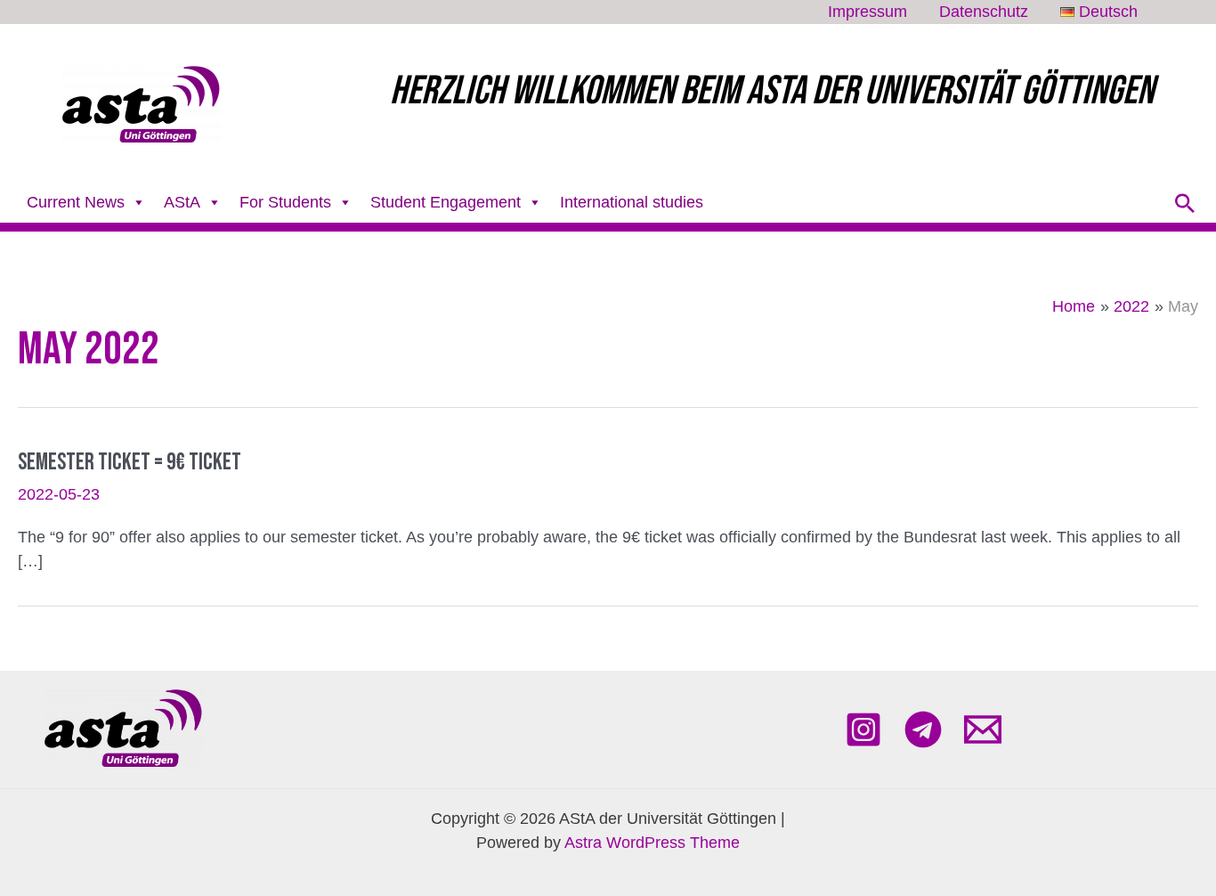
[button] (1184, 203)
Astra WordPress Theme (652, 842)
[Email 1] (982, 729)
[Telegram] (923, 729)
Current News (76, 202)
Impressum (867, 12)
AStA (182, 202)
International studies (631, 202)
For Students (285, 202)
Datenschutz (983, 12)
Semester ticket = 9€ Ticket (129, 463)
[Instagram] (863, 729)
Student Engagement (445, 202)
